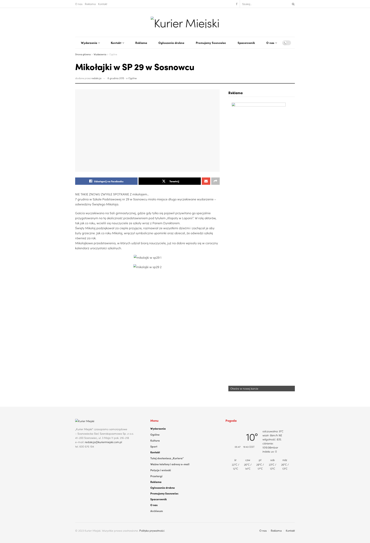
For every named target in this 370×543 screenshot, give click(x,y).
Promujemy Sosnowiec (211, 43)
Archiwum (156, 511)
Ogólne (113, 54)
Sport (153, 446)
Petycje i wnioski (160, 470)
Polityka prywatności (151, 530)
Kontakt (102, 4)
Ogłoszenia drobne (171, 43)
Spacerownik (246, 43)
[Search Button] (292, 4)
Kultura (155, 440)
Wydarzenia (89, 43)
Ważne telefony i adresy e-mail (169, 464)
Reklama (90, 4)
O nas (78, 4)
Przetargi (156, 476)
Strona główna (83, 54)
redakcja (96, 78)
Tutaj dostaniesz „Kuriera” (167, 458)
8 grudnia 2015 (116, 78)
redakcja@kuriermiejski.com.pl (103, 442)
